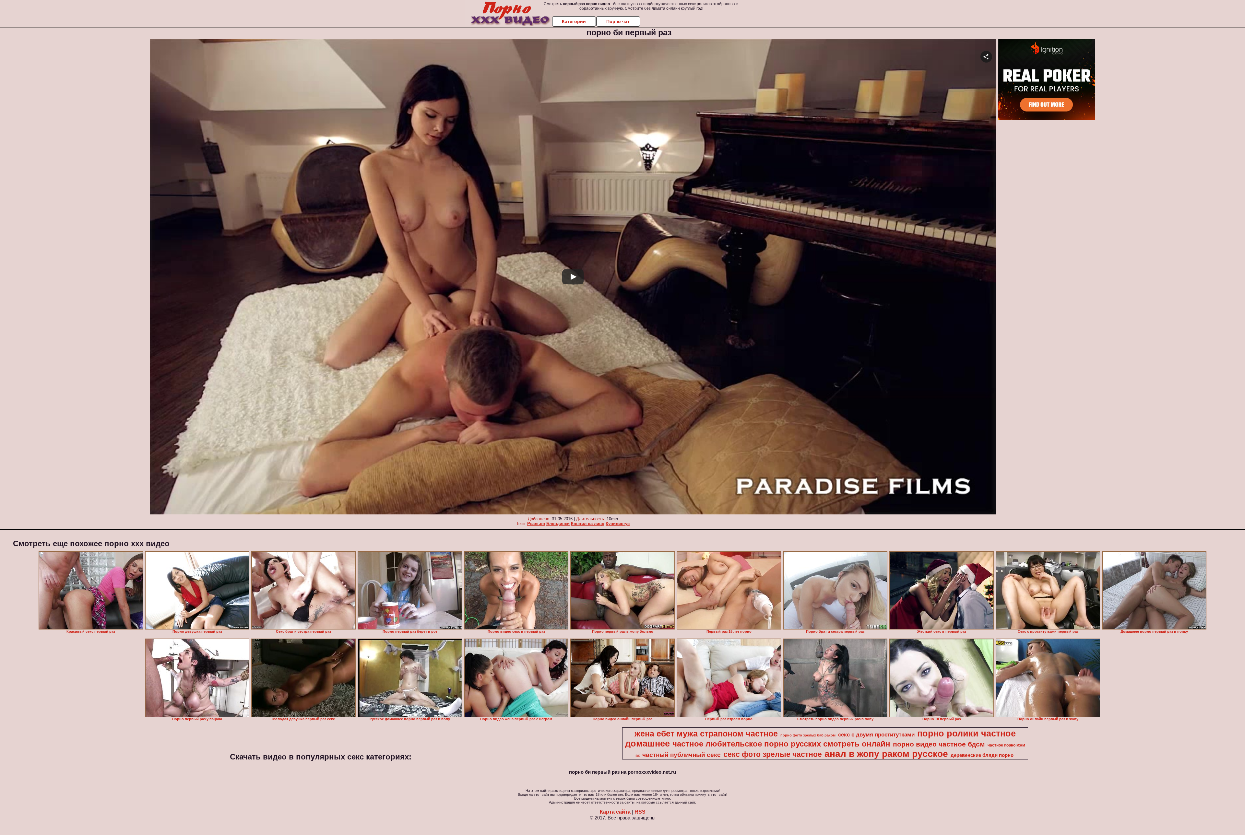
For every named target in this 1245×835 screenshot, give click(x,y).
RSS (640, 812)
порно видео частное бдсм (939, 744)
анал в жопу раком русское (886, 754)
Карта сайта (615, 812)
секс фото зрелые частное (772, 754)
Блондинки (558, 523)
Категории (574, 21)
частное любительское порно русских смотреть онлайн (781, 743)
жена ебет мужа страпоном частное (706, 733)
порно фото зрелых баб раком (808, 735)
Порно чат (618, 21)
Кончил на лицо (587, 523)
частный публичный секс (681, 754)
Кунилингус (618, 523)
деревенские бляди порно (982, 755)
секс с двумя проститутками (876, 734)
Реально (536, 523)
